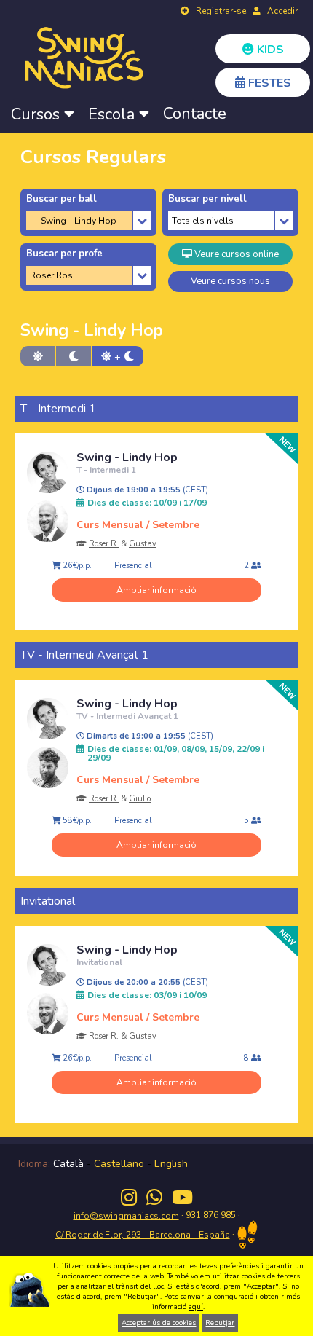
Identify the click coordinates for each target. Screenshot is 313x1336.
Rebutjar (219, 1323)
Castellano (119, 1164)
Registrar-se (222, 11)
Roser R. (104, 543)
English (171, 1164)
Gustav (142, 543)
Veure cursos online (235, 254)
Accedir (283, 11)
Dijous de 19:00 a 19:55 (146, 490)
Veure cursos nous (230, 281)
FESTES (268, 83)
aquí (196, 1307)
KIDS (269, 50)
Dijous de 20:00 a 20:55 (146, 983)
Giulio (140, 798)
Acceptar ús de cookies (159, 1323)
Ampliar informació (156, 590)
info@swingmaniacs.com (126, 1215)
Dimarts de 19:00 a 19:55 (148, 736)
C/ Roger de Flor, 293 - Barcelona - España (142, 1234)
